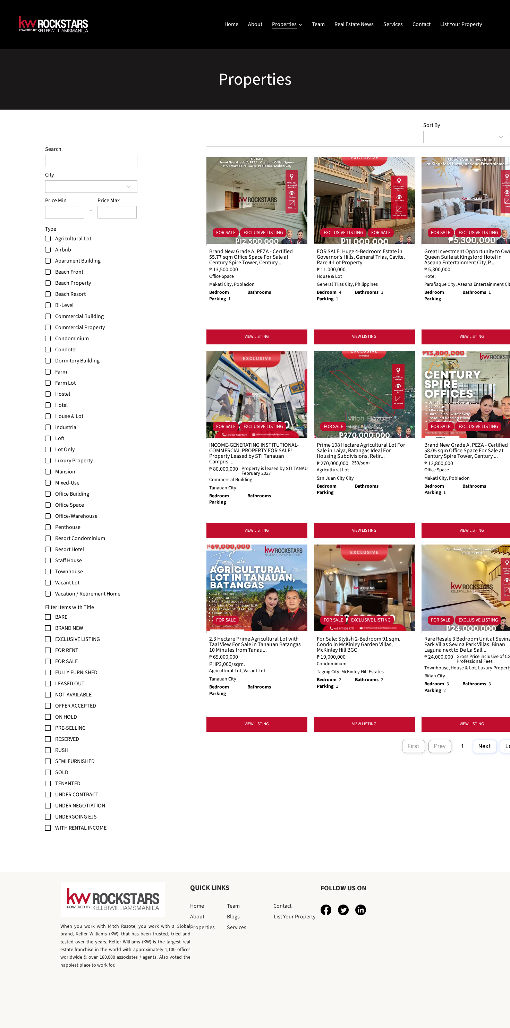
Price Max (108, 200)
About (197, 916)
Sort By (431, 125)
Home (197, 906)
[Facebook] (326, 910)
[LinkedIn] (360, 910)
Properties (202, 927)
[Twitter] (343, 910)
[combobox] (91, 186)
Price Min (56, 200)
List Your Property (294, 916)
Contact (282, 906)
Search (53, 149)
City (49, 175)
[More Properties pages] (300, 24)
